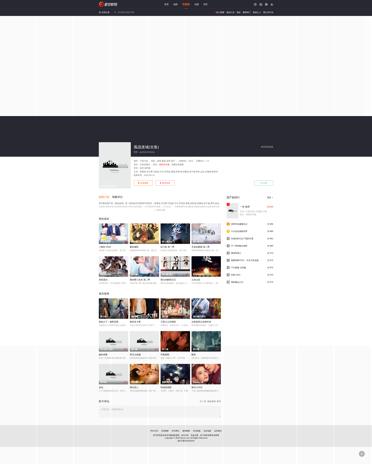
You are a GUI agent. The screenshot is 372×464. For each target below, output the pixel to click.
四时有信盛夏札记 (239, 224)
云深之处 (196, 279)
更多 (270, 197)
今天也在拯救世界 (239, 231)
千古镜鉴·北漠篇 (238, 267)
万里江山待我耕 (168, 322)
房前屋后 (103, 279)
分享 (264, 183)
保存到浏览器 (267, 147)
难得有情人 (236, 253)
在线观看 (143, 183)
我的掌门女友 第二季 (140, 279)
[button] (105, 197)
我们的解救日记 (168, 279)
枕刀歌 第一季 (167, 247)
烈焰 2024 (235, 275)
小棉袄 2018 (105, 247)
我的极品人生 (237, 282)
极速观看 (165, 183)
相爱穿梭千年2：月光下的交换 (245, 260)
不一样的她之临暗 (239, 246)
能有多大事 (135, 322)
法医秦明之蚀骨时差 (201, 322)
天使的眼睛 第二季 (201, 247)
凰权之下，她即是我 (108, 322)
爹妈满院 (134, 247)
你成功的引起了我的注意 (242, 238)
